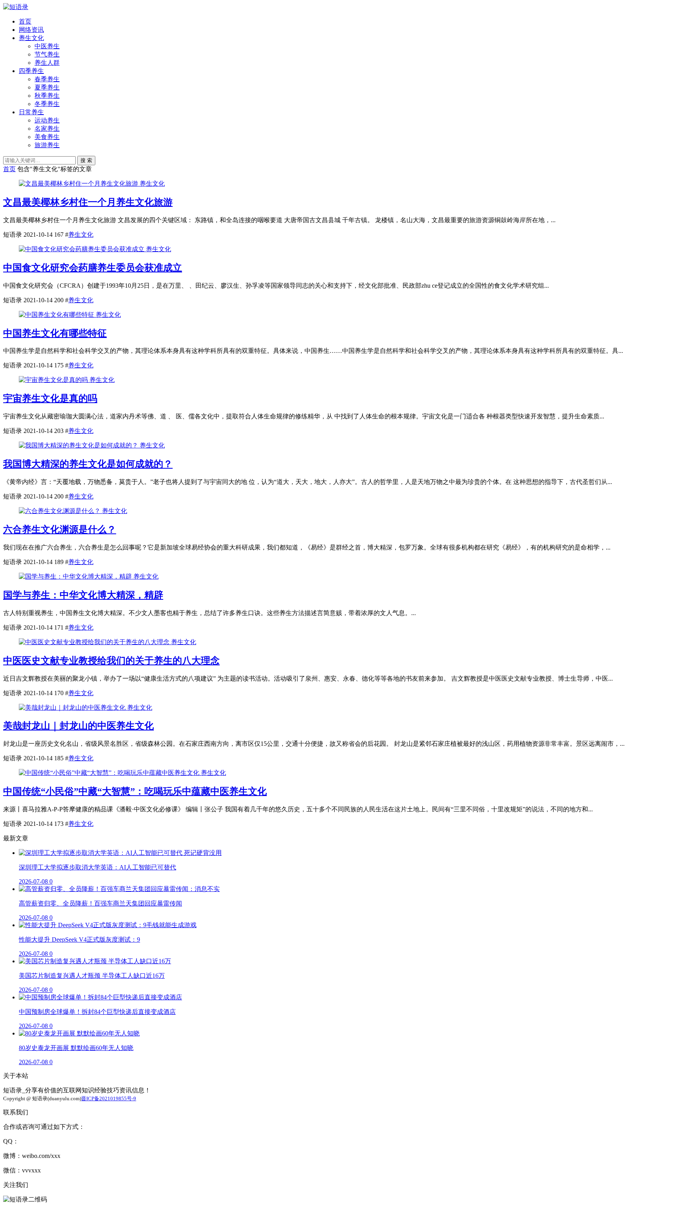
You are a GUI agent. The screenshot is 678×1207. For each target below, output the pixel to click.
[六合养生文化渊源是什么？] (60, 511)
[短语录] (15, 7)
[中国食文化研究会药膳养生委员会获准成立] (82, 249)
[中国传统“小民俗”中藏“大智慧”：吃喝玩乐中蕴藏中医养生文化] (110, 772)
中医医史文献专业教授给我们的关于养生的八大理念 (111, 661)
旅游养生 (47, 145)
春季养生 (47, 79)
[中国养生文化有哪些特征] (57, 314)
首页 (25, 21)
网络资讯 (31, 29)
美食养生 (47, 136)
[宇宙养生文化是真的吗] (54, 379)
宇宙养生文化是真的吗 (50, 398)
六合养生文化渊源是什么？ (59, 529)
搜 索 (86, 160)
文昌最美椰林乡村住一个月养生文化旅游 (88, 202)
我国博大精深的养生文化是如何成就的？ (88, 464)
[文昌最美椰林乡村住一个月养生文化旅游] (79, 183)
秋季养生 (47, 95)
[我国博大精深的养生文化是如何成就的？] (79, 445)
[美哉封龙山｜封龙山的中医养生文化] (73, 707)
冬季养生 (47, 103)
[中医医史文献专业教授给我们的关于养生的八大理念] (95, 642)
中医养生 (47, 46)
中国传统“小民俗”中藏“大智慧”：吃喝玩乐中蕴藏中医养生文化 (135, 791)
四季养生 (31, 71)
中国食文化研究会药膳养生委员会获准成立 (92, 268)
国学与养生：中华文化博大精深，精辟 (83, 595)
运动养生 (47, 120)
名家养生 (47, 128)
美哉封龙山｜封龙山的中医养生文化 (78, 726)
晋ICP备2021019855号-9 (108, 1098)
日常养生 (31, 112)
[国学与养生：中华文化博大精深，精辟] (76, 576)
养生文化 (31, 38)
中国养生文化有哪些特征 (55, 333)
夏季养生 (47, 87)
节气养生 (47, 54)
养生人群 (47, 62)
